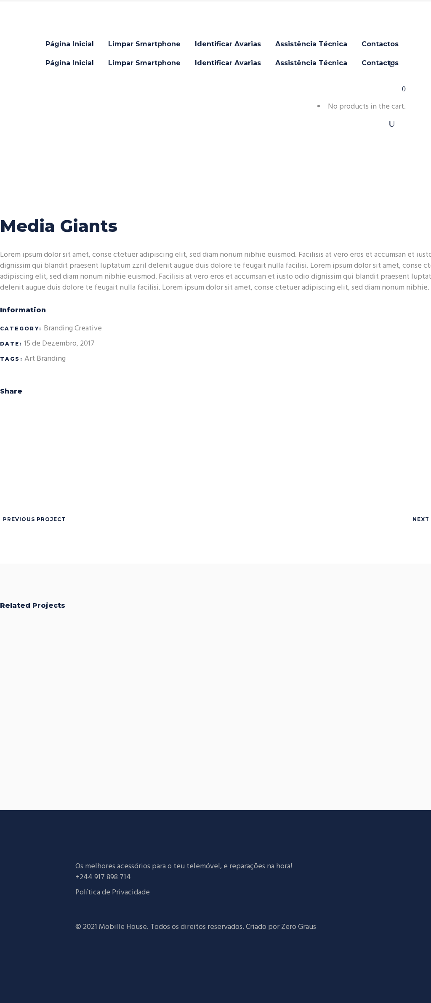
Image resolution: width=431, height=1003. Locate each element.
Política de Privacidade (112, 892)
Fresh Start (73, 686)
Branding (58, 328)
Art (29, 359)
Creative (88, 328)
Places (231, 686)
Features (94, 704)
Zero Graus (298, 927)
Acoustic (390, 686)
